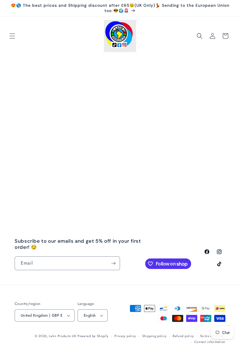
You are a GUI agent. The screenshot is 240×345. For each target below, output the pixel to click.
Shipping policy (154, 336)
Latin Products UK (62, 336)
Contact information (209, 341)
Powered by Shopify (93, 336)
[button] (12, 36)
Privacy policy (125, 336)
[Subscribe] (113, 263)
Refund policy (183, 336)
